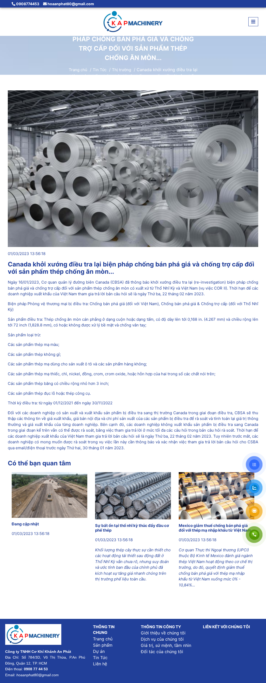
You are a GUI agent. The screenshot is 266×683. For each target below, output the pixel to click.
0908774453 (27, 4)
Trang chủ (78, 70)
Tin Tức (100, 70)
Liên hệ (100, 663)
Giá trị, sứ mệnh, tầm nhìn (166, 645)
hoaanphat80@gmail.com (70, 4)
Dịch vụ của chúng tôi (162, 639)
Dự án (99, 651)
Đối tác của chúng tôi (162, 651)
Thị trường (121, 70)
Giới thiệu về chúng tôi (163, 632)
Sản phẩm (102, 645)
